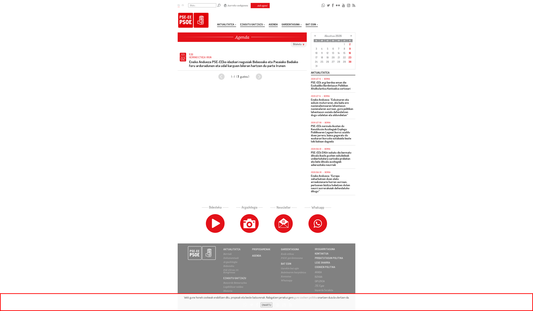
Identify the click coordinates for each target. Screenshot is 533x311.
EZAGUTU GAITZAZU (251, 24)
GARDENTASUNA (291, 24)
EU (179, 5)
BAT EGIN (311, 24)
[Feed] (353, 5)
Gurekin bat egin (290, 268)
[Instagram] (348, 5)
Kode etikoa (287, 254)
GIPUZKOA (320, 281)
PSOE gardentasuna (292, 258)
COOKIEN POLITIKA (325, 267)
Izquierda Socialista (324, 290)
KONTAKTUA (321, 253)
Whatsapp (286, 280)
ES (183, 5)
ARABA (318, 272)
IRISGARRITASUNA (325, 249)
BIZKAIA (318, 276)
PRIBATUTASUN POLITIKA (329, 258)
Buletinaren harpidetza (293, 272)
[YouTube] (343, 5)
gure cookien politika (305, 297)
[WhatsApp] (323, 5)
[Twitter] (328, 5)
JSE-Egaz (319, 285)
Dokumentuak (231, 258)
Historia (227, 290)
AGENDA (273, 24)
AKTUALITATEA (226, 24)
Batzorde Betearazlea (235, 282)
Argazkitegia (230, 262)
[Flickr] (338, 5)
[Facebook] (333, 5)
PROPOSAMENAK (261, 249)
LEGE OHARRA (322, 262)
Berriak (227, 254)
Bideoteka (228, 266)
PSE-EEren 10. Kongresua (231, 271)
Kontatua (286, 276)
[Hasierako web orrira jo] (201, 253)
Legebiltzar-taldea (233, 286)
